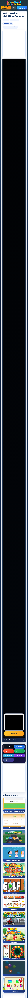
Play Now (14, 733)
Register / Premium (5, 7)
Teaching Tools (8, 23)
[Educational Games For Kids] (14, 3)
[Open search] (14, 7)
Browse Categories (22, 7)
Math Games (14, 20)
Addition (6, 20)
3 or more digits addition (10, 27)
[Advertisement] (14, 44)
